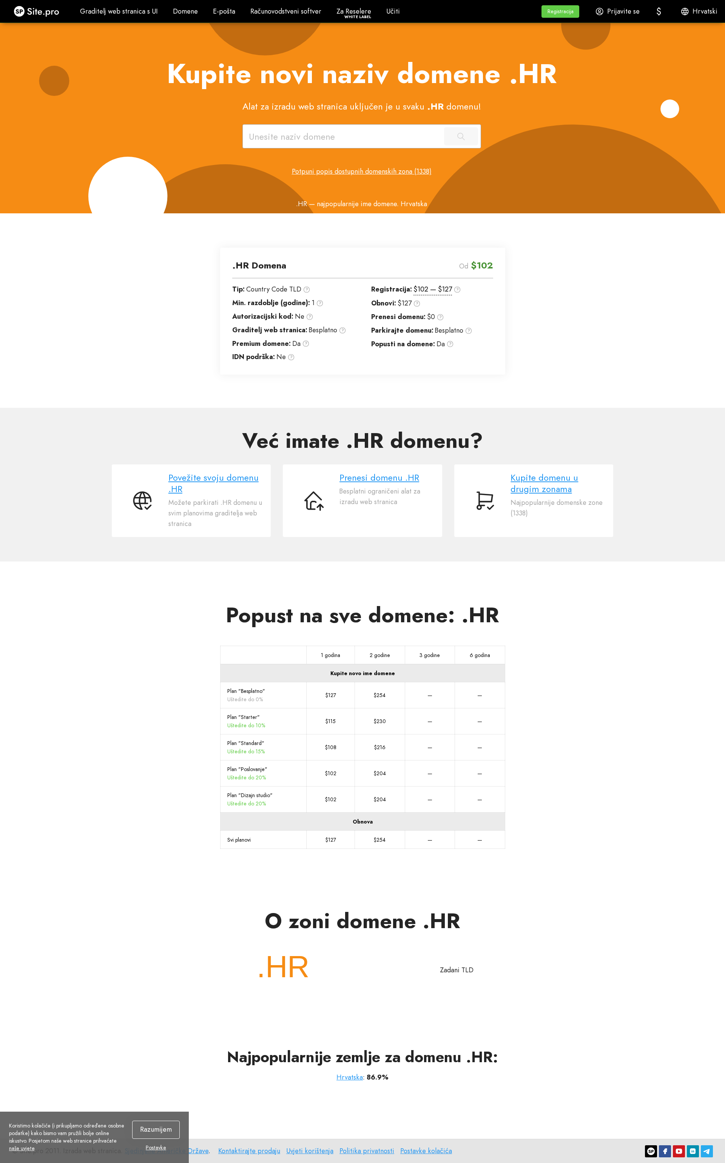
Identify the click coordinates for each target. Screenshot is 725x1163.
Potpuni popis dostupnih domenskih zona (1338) (362, 171)
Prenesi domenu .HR (379, 477)
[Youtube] (679, 1151)
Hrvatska (349, 1077)
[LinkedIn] (693, 1151)
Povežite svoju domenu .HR (213, 483)
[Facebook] (665, 1151)
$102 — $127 (432, 289)
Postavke (156, 1147)
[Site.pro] (651, 1151)
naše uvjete (21, 1148)
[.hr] (283, 967)
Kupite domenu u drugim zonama (544, 483)
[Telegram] (707, 1151)
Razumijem (156, 1129)
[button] (560, 11)
